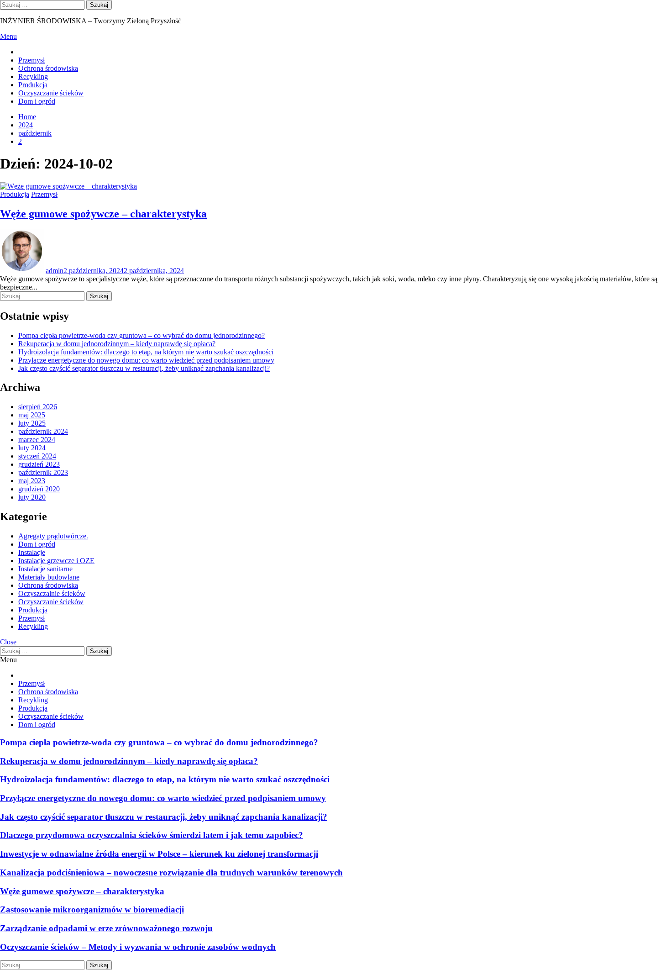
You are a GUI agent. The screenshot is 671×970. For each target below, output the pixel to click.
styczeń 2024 (37, 456)
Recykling (33, 76)
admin (54, 270)
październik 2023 (43, 472)
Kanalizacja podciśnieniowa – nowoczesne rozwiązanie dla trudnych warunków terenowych (171, 872)
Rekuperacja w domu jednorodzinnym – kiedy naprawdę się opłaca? (116, 344)
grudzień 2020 (39, 489)
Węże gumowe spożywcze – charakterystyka (103, 214)
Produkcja (32, 85)
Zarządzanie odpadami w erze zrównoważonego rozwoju (106, 928)
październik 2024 (43, 431)
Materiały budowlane (48, 577)
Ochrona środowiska (48, 68)
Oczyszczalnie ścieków (51, 593)
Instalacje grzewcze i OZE (56, 560)
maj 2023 (31, 481)
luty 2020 (32, 497)
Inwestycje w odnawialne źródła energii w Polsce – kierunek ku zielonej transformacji (159, 854)
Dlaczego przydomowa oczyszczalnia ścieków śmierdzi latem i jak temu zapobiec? (151, 835)
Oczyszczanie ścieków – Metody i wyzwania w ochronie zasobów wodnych (138, 947)
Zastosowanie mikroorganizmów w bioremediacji (92, 909)
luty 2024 (32, 448)
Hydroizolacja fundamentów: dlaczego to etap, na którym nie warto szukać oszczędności (145, 352)
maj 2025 (31, 415)
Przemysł (31, 60)
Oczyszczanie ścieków (51, 93)
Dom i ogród (36, 101)
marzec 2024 (36, 439)
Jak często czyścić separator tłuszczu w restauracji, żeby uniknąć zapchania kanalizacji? (144, 368)
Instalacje (31, 552)
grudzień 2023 (39, 464)
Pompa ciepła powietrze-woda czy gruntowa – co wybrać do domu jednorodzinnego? (141, 335)
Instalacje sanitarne (45, 569)
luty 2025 (32, 423)
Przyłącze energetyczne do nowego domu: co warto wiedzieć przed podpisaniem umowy (146, 360)
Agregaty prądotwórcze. (53, 536)
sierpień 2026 (37, 407)
